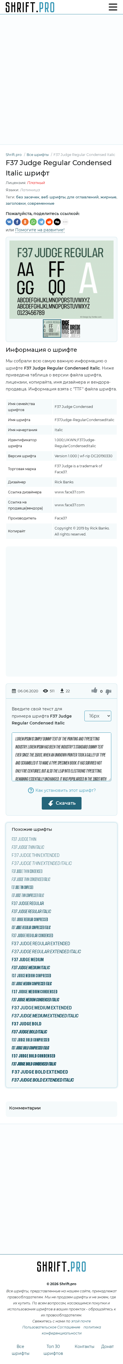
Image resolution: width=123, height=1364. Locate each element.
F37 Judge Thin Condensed (27, 871)
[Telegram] (41, 221)
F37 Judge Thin (24, 839)
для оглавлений (83, 197)
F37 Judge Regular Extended (41, 943)
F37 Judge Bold (26, 1023)
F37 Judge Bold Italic (29, 1031)
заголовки (16, 203)
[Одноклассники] (25, 221)
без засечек (27, 197)
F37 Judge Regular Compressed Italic (31, 927)
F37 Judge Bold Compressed (30, 1039)
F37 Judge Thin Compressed (22, 887)
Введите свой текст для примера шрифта (42, 716)
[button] (108, 279)
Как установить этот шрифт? (65, 790)
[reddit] (49, 221)
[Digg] (57, 221)
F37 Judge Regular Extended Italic (46, 951)
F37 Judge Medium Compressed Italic (32, 983)
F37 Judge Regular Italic (31, 911)
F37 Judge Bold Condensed (33, 1055)
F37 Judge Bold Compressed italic (30, 1047)
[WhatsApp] (33, 221)
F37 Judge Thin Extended (35, 855)
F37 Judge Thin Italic (28, 847)
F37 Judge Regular (28, 903)
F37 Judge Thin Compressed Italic (28, 895)
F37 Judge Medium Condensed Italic (35, 999)
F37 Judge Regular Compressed (30, 919)
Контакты (84, 1346)
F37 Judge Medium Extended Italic (45, 1015)
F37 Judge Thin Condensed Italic (31, 879)
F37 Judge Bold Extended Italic (43, 1079)
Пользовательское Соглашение (51, 1327)
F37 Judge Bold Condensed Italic (34, 1063)
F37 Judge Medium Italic (31, 967)
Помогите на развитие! (40, 229)
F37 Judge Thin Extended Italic (42, 863)
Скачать (66, 803)
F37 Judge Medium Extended (42, 1007)
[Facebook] (17, 221)
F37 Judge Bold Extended (40, 1071)
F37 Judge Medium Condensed (34, 991)
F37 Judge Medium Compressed (31, 975)
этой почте (81, 1321)
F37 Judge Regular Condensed (32, 935)
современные (40, 203)
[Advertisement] (61, 79)
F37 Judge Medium (28, 959)
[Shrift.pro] (30, 7)
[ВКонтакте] (9, 221)
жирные (108, 197)
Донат (107, 1346)
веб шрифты (53, 197)
